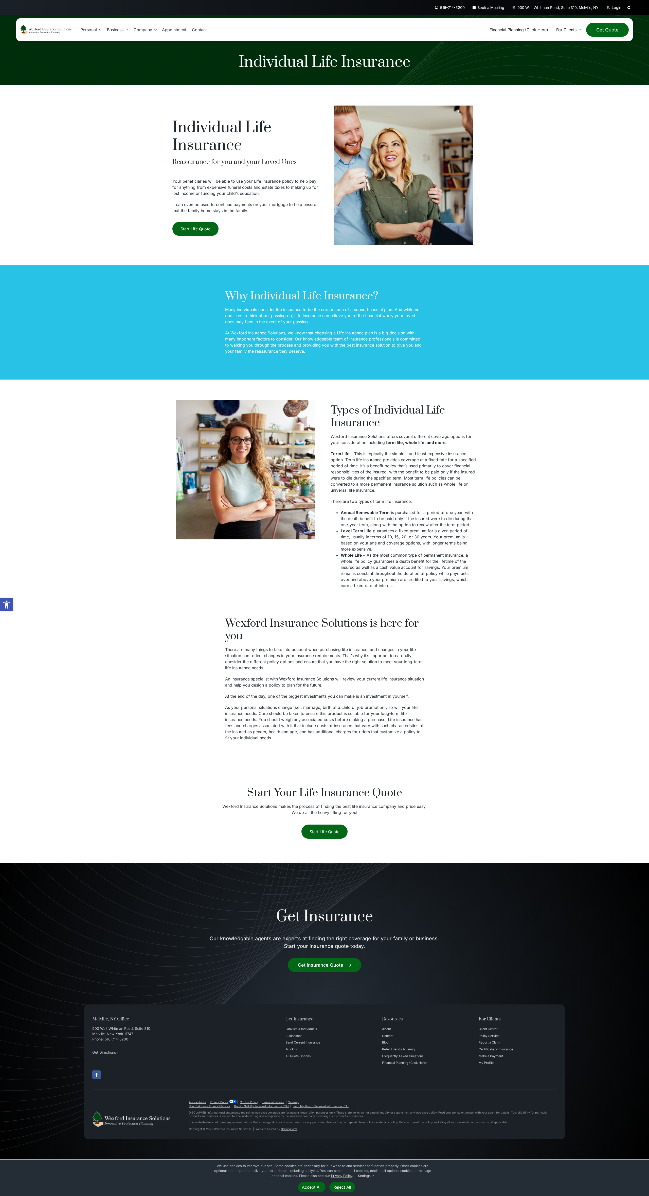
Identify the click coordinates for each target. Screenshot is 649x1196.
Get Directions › (105, 1052)
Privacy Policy (219, 1102)
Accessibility (197, 1102)
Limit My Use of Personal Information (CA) (321, 1106)
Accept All (311, 1187)
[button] (6, 604)
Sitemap (293, 1102)
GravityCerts (289, 1129)
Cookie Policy (249, 1102)
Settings (365, 1176)
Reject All (342, 1187)
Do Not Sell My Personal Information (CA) (261, 1106)
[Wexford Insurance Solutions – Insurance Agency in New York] (131, 1113)
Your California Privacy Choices (209, 1106)
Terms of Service (273, 1102)
